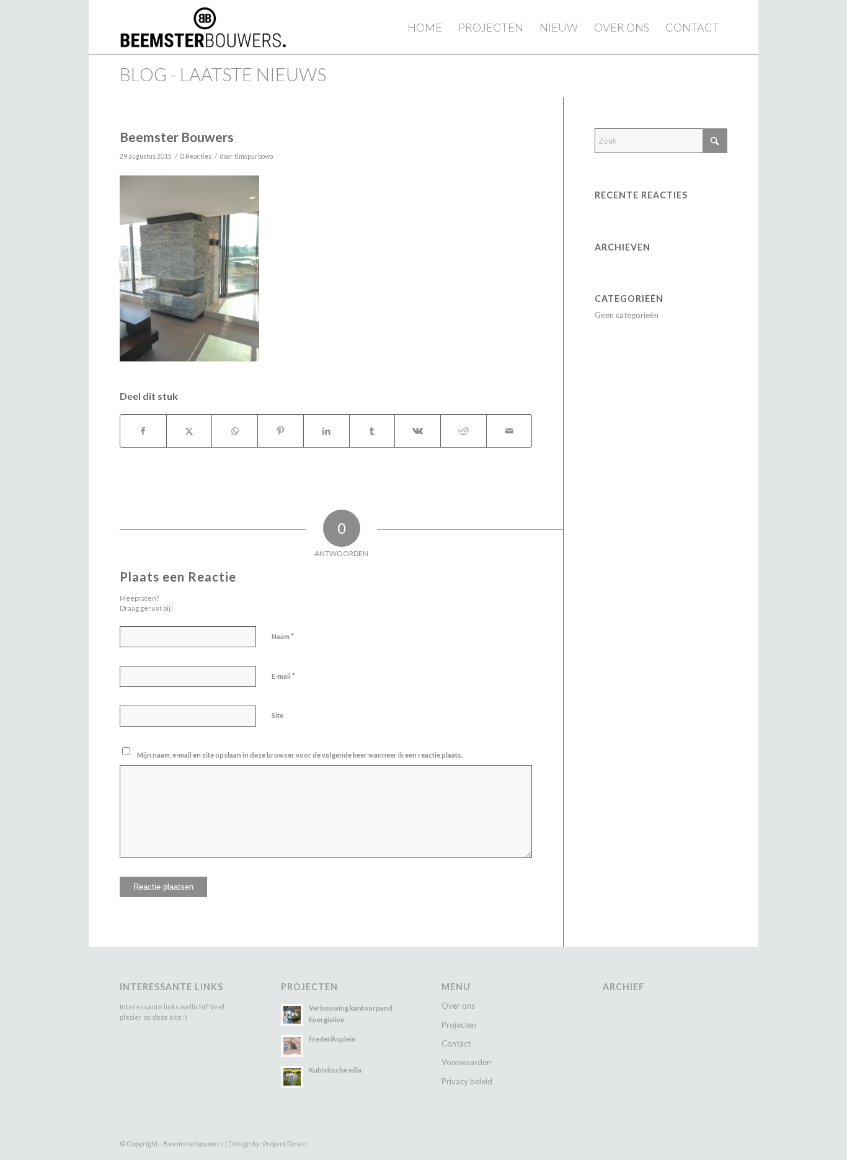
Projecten (458, 1025)
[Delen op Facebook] (143, 431)
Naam (283, 636)
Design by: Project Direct (268, 1144)
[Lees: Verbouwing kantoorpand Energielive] (292, 1015)
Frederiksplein (332, 1039)
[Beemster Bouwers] (203, 27)
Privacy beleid (466, 1081)
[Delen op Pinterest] (280, 431)
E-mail (283, 676)
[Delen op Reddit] (463, 431)
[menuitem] (424, 27)
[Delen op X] (189, 431)
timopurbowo (253, 156)
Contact (456, 1043)
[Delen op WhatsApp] (234, 431)
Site (277, 715)
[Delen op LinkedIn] (326, 431)
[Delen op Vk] (417, 431)
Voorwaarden (466, 1062)
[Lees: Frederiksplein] (292, 1046)
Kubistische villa (335, 1070)
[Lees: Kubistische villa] (292, 1077)
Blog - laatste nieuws (223, 74)
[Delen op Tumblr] (372, 431)
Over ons (458, 1006)
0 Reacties (195, 156)
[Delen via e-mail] (509, 431)
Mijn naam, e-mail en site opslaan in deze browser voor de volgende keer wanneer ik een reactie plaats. (300, 755)
